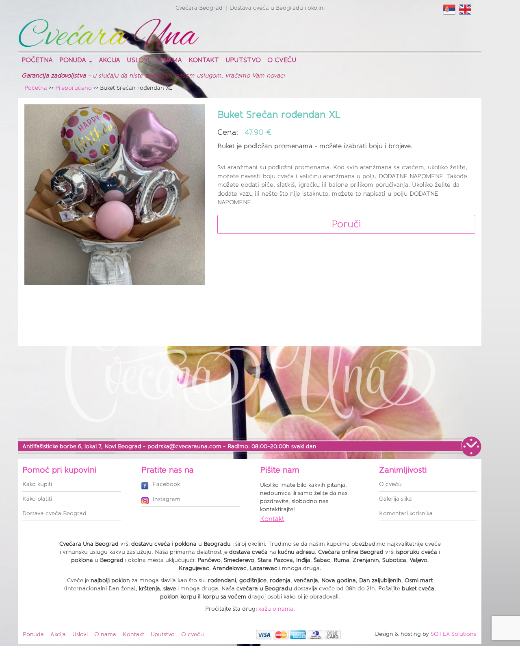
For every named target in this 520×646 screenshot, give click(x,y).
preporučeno (73, 87)
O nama (169, 60)
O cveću (282, 60)
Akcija (109, 60)
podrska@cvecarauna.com (184, 446)
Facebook (166, 484)
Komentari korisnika (406, 513)
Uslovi (138, 60)
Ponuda (33, 634)
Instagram (166, 499)
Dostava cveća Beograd (54, 513)
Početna (37, 60)
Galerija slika (395, 498)
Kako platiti (37, 498)
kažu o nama (275, 608)
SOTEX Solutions (453, 634)
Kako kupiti (37, 484)
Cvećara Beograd (199, 7)
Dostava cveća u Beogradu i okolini (277, 7)
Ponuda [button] (73, 60)
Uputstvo (243, 60)
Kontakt (203, 60)
